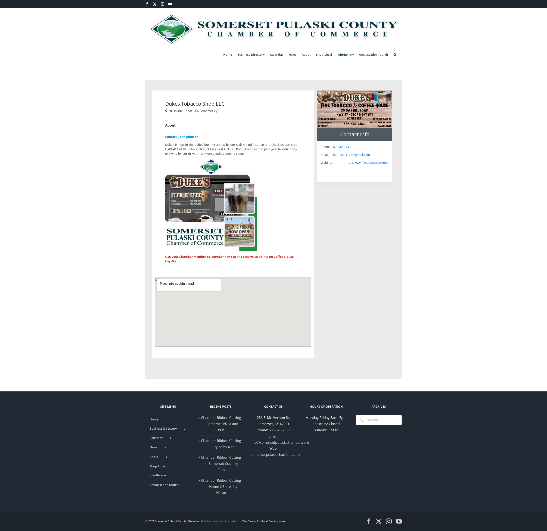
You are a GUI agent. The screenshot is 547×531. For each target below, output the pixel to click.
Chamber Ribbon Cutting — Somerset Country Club (221, 463)
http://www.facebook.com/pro (367, 162)
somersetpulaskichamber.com (275, 454)
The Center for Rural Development (264, 521)
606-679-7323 (279, 430)
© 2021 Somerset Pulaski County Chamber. (172, 521)
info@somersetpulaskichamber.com (280, 442)
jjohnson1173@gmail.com (351, 155)
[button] (395, 55)
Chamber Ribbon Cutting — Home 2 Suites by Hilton (221, 486)
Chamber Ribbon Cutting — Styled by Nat (221, 443)
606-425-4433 (342, 147)
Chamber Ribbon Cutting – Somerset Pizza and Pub (221, 423)
